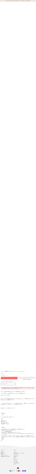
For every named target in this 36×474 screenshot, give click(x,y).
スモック (15, 457)
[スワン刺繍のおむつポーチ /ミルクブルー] (3, 367)
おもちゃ (15, 458)
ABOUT (15, 452)
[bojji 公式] (4, 3)
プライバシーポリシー (4, 455)
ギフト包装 (15, 462)
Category (15, 450)
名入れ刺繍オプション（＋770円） (19, 453)
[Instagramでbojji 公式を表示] (18, 468)
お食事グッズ (16, 456)
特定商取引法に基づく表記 (5, 456)
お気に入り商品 (16, 463)
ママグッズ (15, 454)
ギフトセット (16, 460)
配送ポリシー (3, 454)
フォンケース (16, 459)
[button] (26, 378)
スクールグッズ (16, 455)
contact (15, 464)
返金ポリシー (3, 453)
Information (2, 450)
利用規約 (2, 452)
